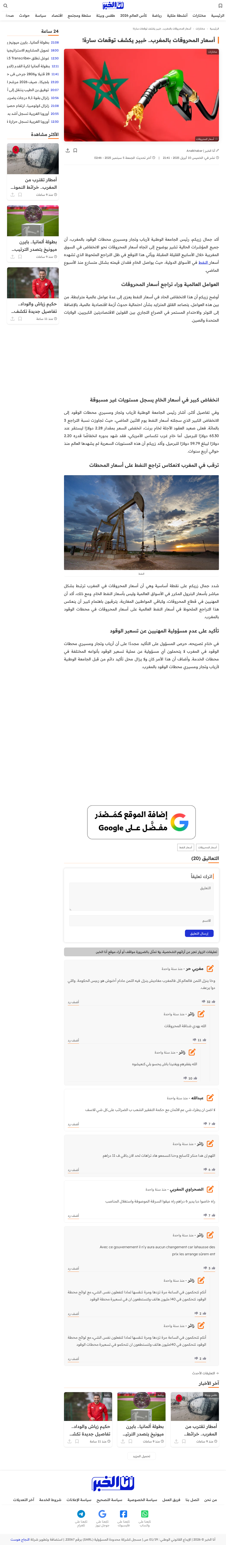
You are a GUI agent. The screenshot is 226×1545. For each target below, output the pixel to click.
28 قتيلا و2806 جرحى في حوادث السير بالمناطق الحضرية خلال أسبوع (28, 74)
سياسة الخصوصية (142, 1499)
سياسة (40, 15)
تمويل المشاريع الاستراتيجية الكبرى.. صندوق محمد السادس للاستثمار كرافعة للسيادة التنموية (28, 50)
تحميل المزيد (141, 1456)
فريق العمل (171, 1499)
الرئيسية (217, 15)
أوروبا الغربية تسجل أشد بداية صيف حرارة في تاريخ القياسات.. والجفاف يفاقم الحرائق (28, 113)
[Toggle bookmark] (75, 150)
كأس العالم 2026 (133, 15)
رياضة (157, 15)
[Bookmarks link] (220, 5)
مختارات (199, 15)
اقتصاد (56, 15)
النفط (204, 262)
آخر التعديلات (23, 1499)
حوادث (24, 15)
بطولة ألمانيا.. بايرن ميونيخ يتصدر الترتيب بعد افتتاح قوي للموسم (28, 42)
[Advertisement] (141, 203)
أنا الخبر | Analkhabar (201, 150)
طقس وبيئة (105, 15)
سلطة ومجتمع (79, 15)
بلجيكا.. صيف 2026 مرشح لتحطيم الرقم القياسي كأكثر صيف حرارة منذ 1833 (28, 82)
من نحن (210, 1499)
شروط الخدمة (50, 1499)
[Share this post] (68, 150)
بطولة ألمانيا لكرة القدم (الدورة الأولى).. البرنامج (28, 66)
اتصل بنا (192, 1499)
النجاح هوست (20, 1539)
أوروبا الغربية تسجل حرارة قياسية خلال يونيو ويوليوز (28, 121)
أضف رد (73, 1002)
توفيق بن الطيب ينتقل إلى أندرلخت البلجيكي (28, 90)
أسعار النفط (185, 847)
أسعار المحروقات (207, 847)
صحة (10, 15)
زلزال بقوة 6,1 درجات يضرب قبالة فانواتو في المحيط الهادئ (28, 97)
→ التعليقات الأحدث (205, 1373)
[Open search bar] (5, 5)
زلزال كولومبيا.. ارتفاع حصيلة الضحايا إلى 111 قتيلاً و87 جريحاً (28, 105)
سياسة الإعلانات (79, 1499)
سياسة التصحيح (109, 1499)
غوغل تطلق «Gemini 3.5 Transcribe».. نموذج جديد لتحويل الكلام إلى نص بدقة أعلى (28, 58)
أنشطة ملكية (177, 15)
